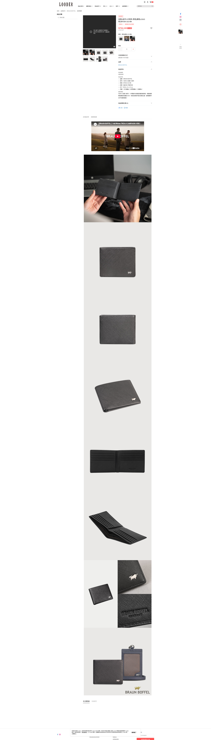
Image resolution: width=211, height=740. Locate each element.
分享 (121, 107)
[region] (99, 31)
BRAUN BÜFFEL (122, 65)
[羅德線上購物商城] (66, 4)
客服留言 (115, 737)
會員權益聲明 (116, 739)
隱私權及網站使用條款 (94, 737)
